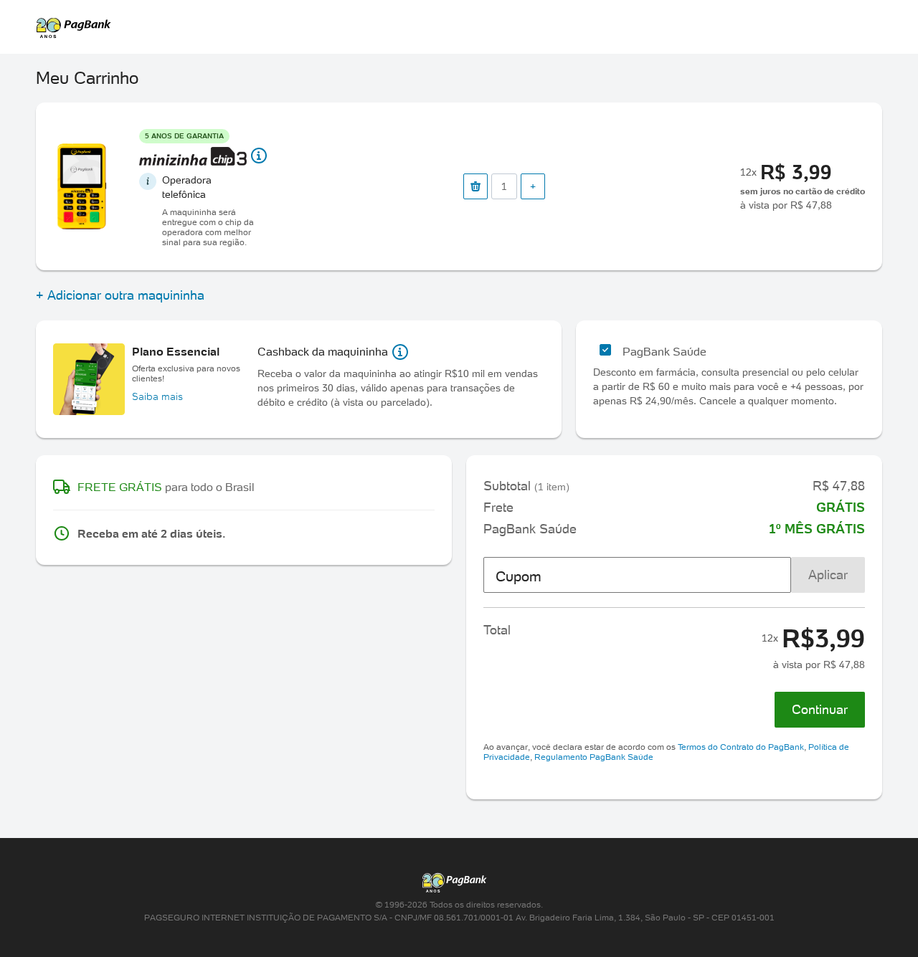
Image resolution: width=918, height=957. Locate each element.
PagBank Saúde (664, 351)
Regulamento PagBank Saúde (593, 756)
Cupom (518, 576)
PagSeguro (452, 27)
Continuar (820, 709)
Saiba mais (157, 396)
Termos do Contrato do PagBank (741, 746)
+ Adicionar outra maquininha (120, 295)
